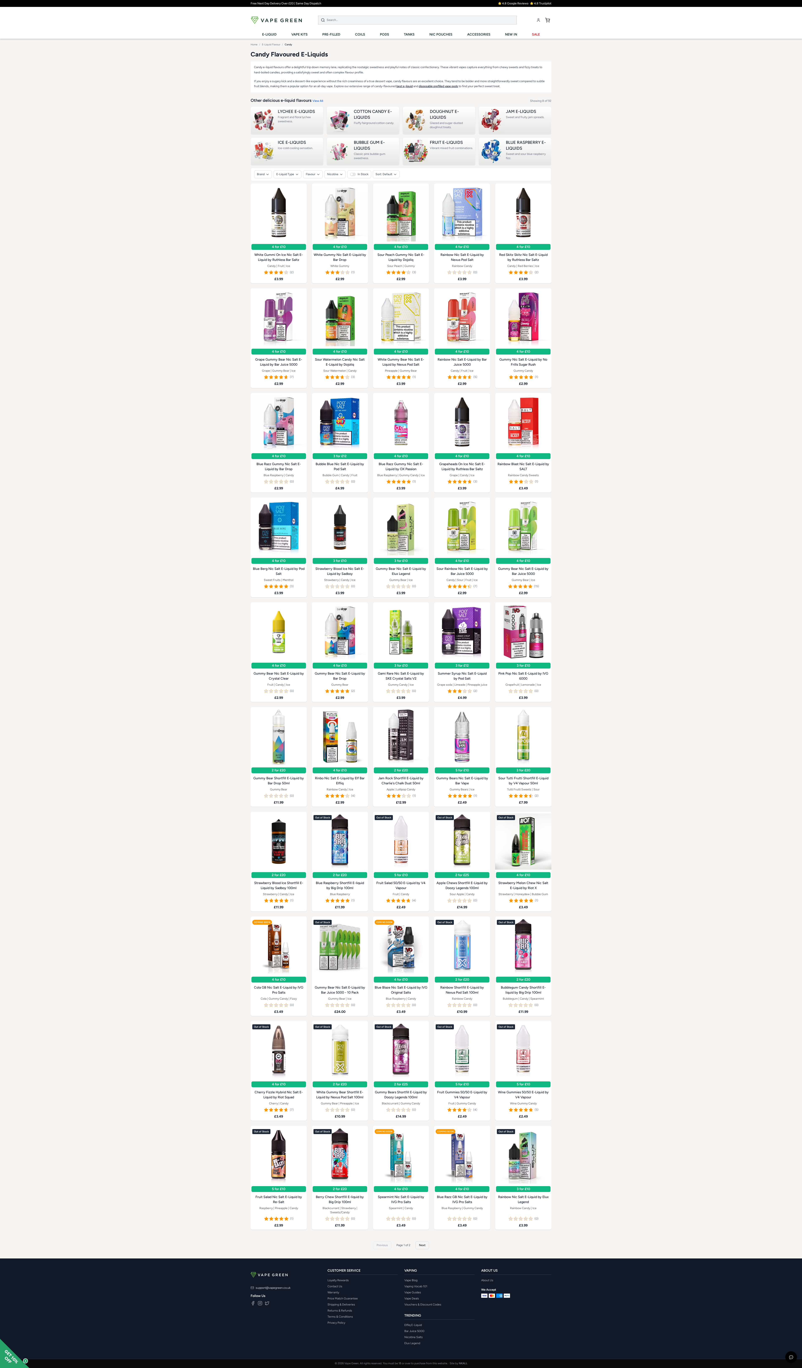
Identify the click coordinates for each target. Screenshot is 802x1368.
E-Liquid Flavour (271, 44)
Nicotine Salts (413, 1337)
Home (254, 44)
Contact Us (334, 1286)
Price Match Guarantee (342, 1298)
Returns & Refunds (339, 1310)
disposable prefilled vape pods (438, 86)
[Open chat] (791, 1357)
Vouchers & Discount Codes (422, 1304)
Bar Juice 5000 (414, 1331)
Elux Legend (412, 1343)
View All (317, 101)
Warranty (333, 1292)
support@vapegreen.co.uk (273, 1288)
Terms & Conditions (340, 1316)
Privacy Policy (336, 1323)
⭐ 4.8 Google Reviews (513, 3)
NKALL (463, 1363)
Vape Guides (412, 1292)
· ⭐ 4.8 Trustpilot (539, 3)
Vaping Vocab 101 (415, 1286)
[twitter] (267, 1303)
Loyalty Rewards (338, 1280)
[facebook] (253, 1303)
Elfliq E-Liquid (413, 1325)
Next (422, 1245)
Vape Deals (411, 1298)
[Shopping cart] (547, 20)
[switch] (359, 174)
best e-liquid (404, 86)
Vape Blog (410, 1280)
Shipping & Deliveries (341, 1304)
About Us (487, 1280)
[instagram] (260, 1303)
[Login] (538, 20)
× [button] (25, 1361)
